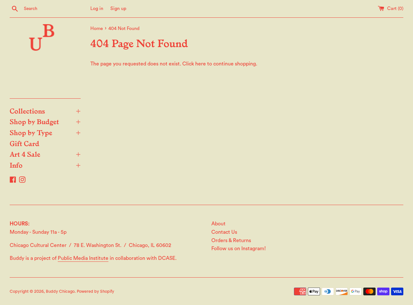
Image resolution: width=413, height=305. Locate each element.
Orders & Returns (231, 240)
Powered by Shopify (95, 291)
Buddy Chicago (60, 291)
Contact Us (224, 232)
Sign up (118, 8)
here (200, 63)
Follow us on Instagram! (238, 248)
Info (45, 165)
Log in (96, 8)
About (218, 223)
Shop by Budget (45, 121)
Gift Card (24, 143)
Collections (45, 110)
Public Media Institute (83, 258)
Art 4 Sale (45, 154)
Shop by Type (45, 132)
